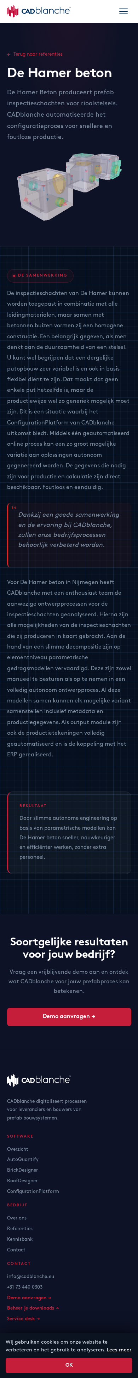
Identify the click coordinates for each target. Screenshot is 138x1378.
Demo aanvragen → (69, 1016)
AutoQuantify (23, 1159)
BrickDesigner (22, 1170)
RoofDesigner (22, 1181)
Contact (16, 1250)
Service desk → (23, 1319)
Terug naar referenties (38, 54)
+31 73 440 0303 (24, 1287)
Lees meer (119, 1350)
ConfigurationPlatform (33, 1191)
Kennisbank (20, 1239)
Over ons (17, 1218)
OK (69, 1365)
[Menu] (123, 11)
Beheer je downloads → (33, 1308)
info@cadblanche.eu (30, 1276)
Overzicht (17, 1149)
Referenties (20, 1229)
